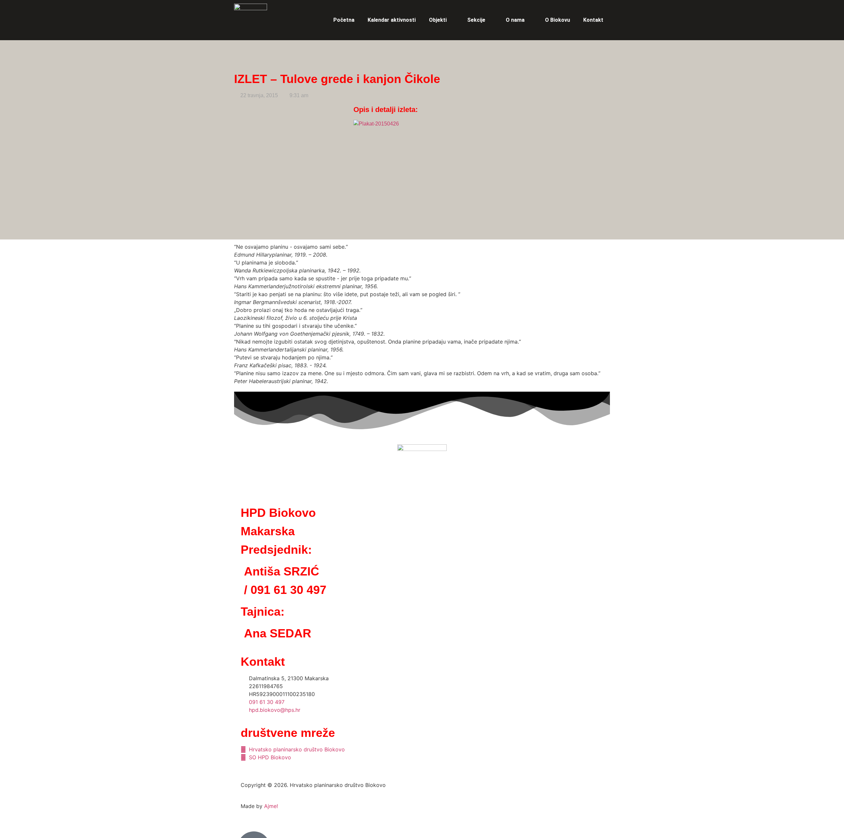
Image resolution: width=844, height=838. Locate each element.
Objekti (438, 20)
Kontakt (593, 20)
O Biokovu (557, 20)
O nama (515, 20)
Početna (343, 20)
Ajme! (271, 806)
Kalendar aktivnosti (392, 20)
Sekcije (476, 20)
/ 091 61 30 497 (285, 590)
